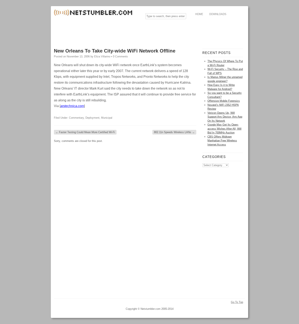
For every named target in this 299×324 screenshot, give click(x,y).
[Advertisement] (128, 31)
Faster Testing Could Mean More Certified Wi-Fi (85, 132)
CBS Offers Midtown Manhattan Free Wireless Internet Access (222, 140)
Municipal (106, 117)
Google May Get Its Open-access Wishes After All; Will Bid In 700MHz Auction (224, 128)
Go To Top (237, 302)
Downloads (217, 14)
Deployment (92, 117)
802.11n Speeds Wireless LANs (174, 132)
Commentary (76, 117)
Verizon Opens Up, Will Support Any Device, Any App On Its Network (224, 116)
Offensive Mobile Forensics (223, 100)
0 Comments (120, 56)
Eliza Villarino (102, 56)
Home (199, 14)
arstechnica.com (72, 106)
